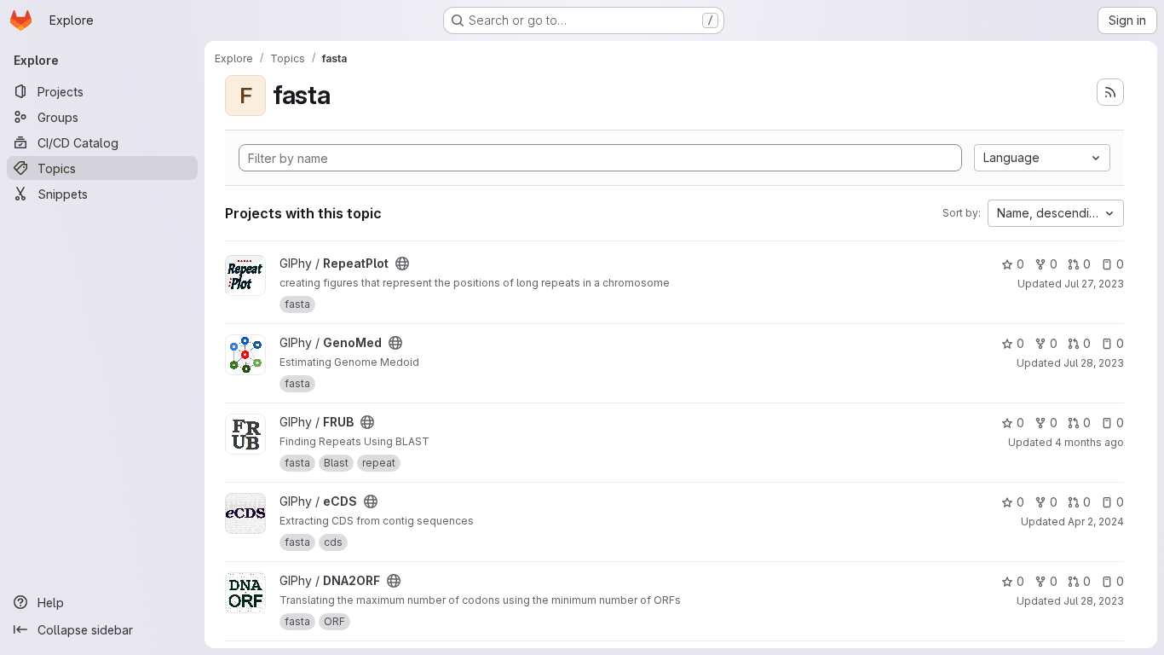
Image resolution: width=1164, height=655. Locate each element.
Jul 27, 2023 (1094, 283)
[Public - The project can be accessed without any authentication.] (402, 263)
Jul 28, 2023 (1093, 362)
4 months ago (1089, 442)
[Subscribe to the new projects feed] (1110, 92)
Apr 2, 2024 (1096, 521)
